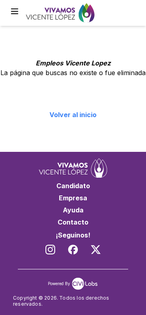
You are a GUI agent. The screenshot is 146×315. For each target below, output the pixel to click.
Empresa (73, 198)
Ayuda (73, 210)
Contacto (73, 222)
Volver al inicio (73, 115)
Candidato (73, 186)
